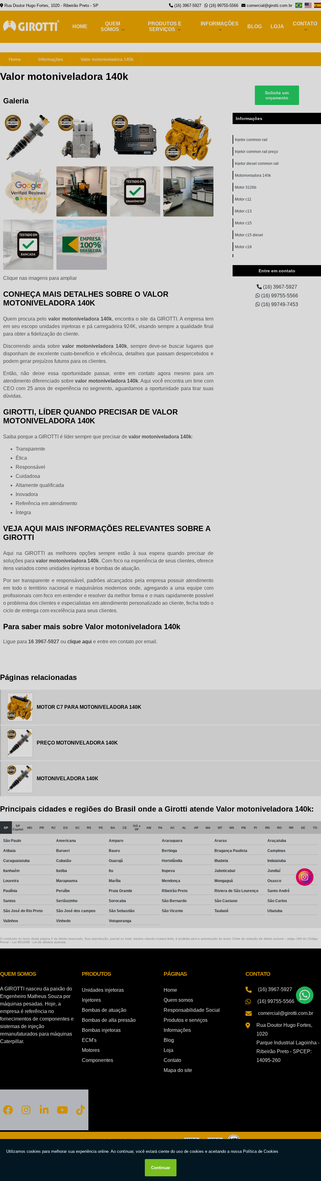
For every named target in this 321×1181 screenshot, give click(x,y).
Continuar (160, 1167)
